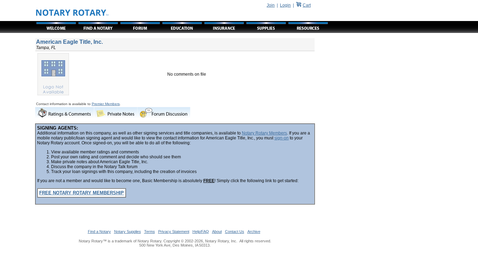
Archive (253, 231)
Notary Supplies (127, 231)
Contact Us (234, 231)
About (217, 231)
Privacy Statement (173, 231)
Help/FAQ (200, 231)
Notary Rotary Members (264, 133)
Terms (149, 231)
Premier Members (106, 104)
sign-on (281, 138)
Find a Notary (99, 231)
